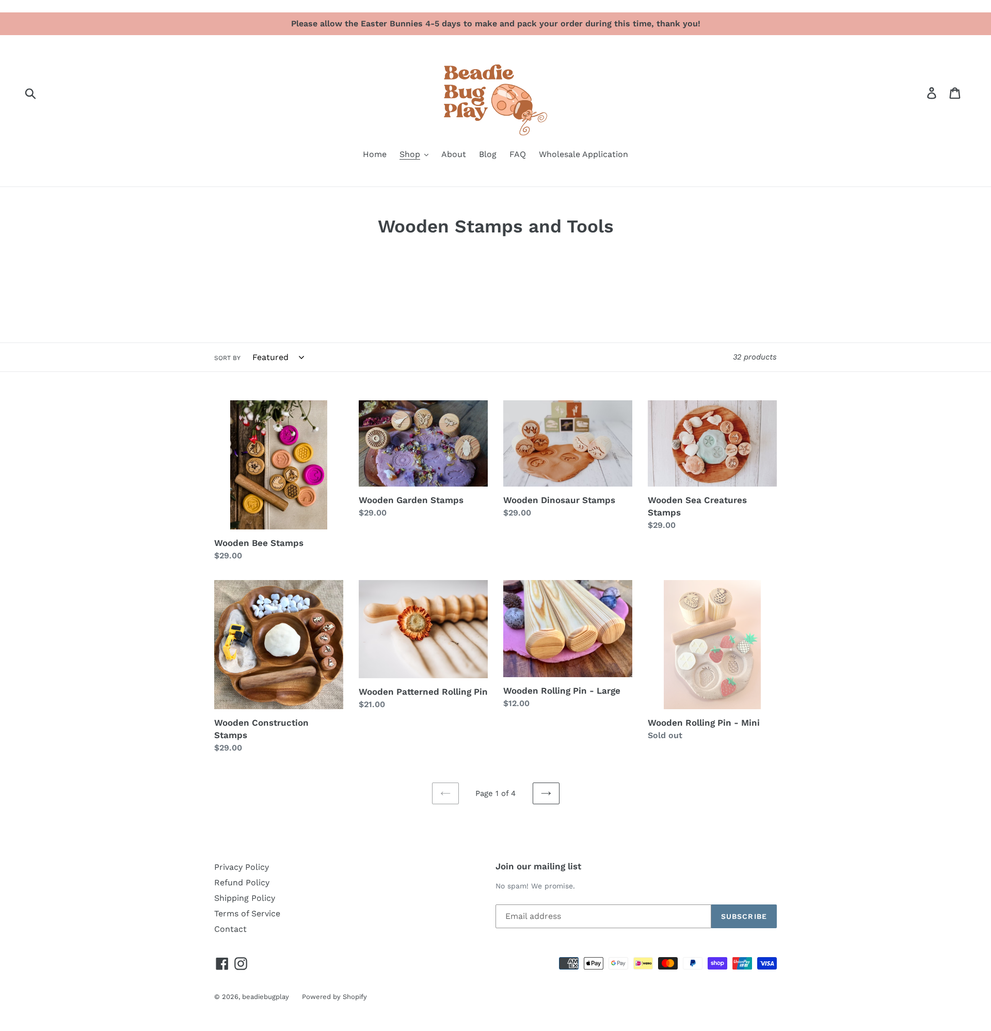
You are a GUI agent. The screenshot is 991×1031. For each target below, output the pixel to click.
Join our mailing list (538, 866)
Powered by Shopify (334, 997)
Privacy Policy (241, 867)
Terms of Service (247, 913)
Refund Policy (241, 882)
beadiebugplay (265, 997)
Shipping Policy (244, 898)
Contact (230, 929)
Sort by (227, 358)
